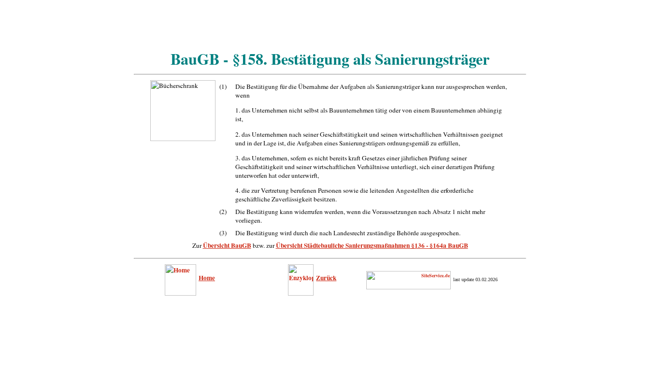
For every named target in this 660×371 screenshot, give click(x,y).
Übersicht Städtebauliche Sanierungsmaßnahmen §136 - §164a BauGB (372, 245)
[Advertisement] (330, 25)
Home (207, 278)
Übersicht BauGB (227, 245)
